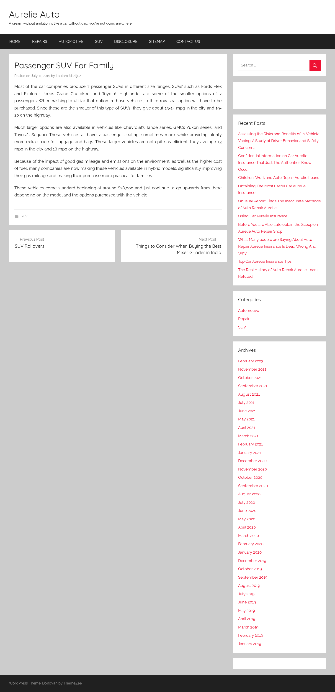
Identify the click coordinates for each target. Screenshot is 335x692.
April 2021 (246, 427)
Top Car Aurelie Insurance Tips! (265, 261)
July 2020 (246, 502)
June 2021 (247, 411)
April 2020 (247, 527)
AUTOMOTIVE (71, 41)
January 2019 (249, 643)
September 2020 (253, 485)
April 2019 (246, 618)
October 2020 (250, 477)
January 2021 (249, 452)
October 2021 (250, 377)
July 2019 (246, 594)
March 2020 (248, 535)
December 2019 (252, 560)
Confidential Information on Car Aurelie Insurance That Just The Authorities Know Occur (275, 162)
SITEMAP (157, 41)
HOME (15, 41)
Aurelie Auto (34, 14)
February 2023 (250, 361)
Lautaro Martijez (68, 76)
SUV (99, 41)
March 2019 (248, 627)
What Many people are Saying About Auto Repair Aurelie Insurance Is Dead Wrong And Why (277, 246)
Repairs (244, 318)
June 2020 (247, 510)
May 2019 (246, 610)
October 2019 (250, 569)
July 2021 (246, 402)
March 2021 (248, 436)
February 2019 (250, 635)
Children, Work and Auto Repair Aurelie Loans (278, 177)
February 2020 (250, 544)
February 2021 (250, 444)
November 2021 (252, 369)
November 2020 (252, 469)
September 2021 (252, 386)
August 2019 (249, 585)
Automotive (248, 310)
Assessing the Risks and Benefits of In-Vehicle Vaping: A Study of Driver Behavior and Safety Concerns (279, 141)
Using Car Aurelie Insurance (262, 216)
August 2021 (249, 394)
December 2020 (252, 460)
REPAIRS (39, 41)
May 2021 (246, 419)
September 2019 (252, 577)
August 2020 (249, 494)
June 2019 (247, 602)
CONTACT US (188, 41)
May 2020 (246, 519)
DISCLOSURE (125, 41)
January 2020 (250, 552)
